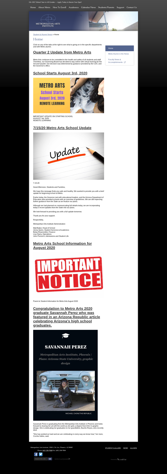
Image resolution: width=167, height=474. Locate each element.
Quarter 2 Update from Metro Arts (62, 52)
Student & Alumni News (42, 35)
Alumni (133, 448)
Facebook (36, 454)
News (125, 448)
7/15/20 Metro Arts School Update (62, 128)
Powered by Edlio (119, 459)
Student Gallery (113, 448)
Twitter (40, 454)
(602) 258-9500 (47, 450)
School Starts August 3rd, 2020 (60, 73)
